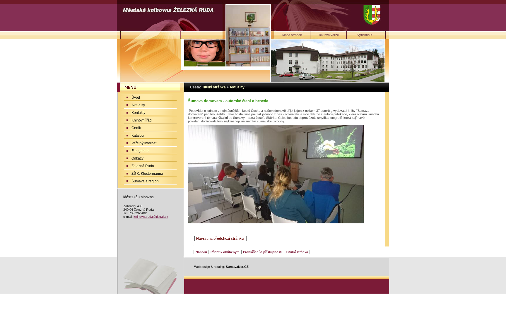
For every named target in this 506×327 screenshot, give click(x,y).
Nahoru (201, 252)
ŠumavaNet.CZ (237, 266)
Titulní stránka (297, 252)
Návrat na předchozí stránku (220, 239)
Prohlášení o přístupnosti (262, 252)
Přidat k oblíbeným (225, 252)
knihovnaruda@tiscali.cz (151, 216)
